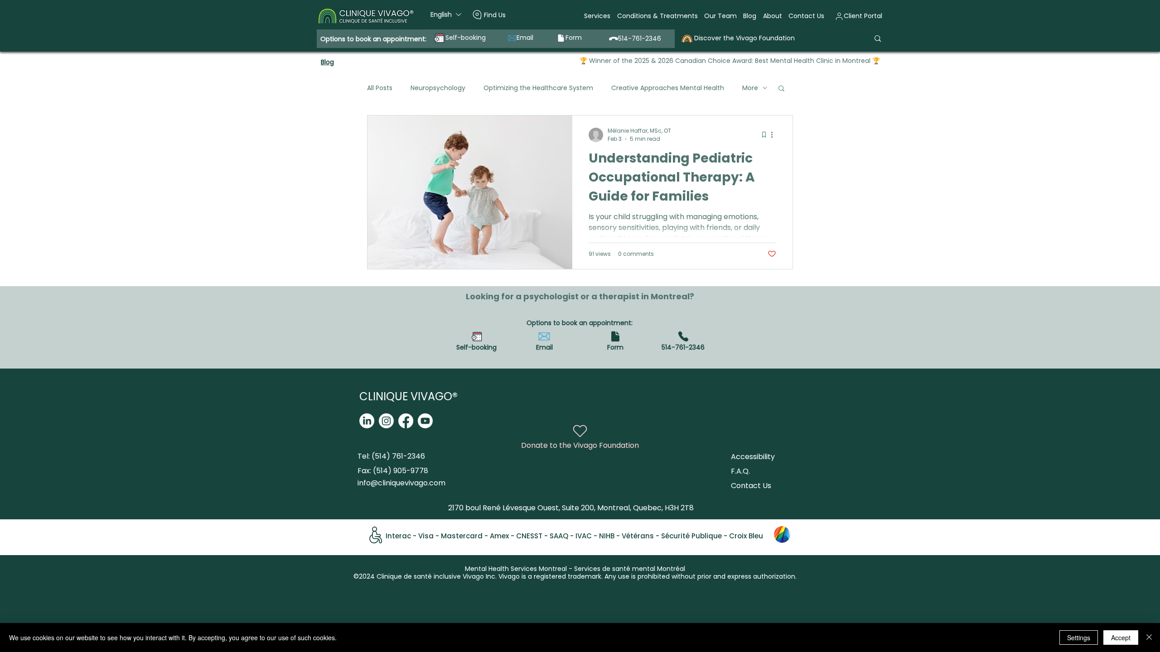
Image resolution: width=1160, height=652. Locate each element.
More (750, 87)
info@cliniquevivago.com (401, 483)
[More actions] (774, 134)
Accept (1121, 637)
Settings (1078, 637)
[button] (597, 16)
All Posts (379, 87)
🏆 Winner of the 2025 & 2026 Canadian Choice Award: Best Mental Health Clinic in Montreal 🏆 (730, 60)
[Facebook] (405, 420)
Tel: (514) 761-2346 (391, 456)
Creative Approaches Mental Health (667, 87)
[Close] (1149, 637)
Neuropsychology (438, 87)
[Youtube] (425, 420)
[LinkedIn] (366, 420)
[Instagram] (386, 420)
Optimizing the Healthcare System (538, 87)
